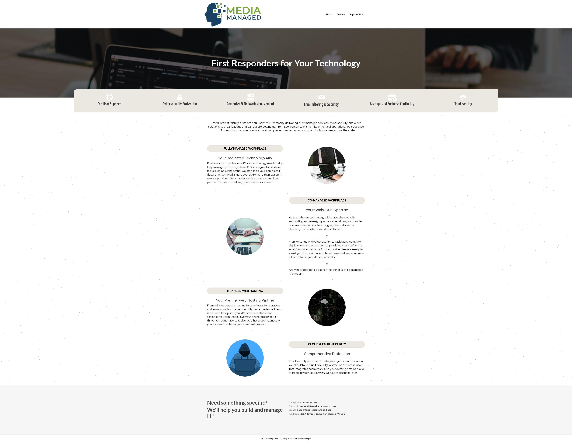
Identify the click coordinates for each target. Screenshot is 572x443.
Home (329, 14)
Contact (341, 14)
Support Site (356, 14)
